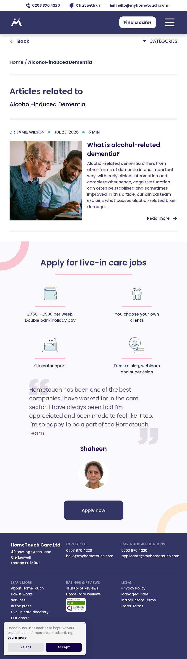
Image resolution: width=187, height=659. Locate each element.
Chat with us (88, 5)
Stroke (105, 64)
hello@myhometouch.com (142, 5)
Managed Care (134, 594)
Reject (26, 647)
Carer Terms (132, 606)
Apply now (93, 510)
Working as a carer (120, 83)
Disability (32, 64)
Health (30, 92)
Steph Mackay (127, 125)
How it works (22, 594)
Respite (106, 55)
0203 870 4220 (46, 5)
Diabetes (32, 55)
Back (23, 41)
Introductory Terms (138, 600)
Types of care (113, 74)
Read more (158, 218)
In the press (21, 606)
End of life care (39, 83)
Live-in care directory (30, 612)
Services (18, 600)
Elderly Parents (39, 74)
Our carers (20, 618)
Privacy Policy (133, 588)
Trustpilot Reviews (82, 588)
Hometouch (16, 22)
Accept (63, 647)
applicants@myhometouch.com (150, 556)
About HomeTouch (27, 588)
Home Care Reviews (83, 594)
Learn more (17, 637)
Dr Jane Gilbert (49, 148)
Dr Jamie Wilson (51, 125)
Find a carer (138, 22)
